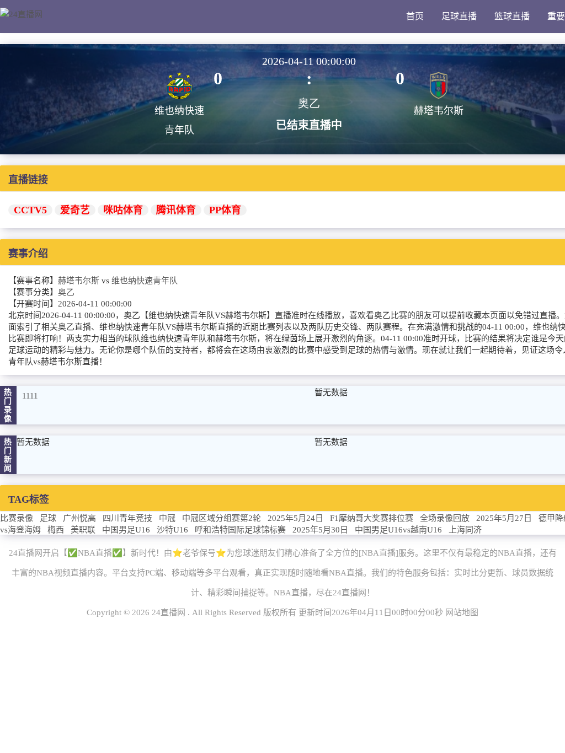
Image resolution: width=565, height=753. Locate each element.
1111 (30, 395)
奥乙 (66, 292)
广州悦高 (79, 518)
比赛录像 (16, 518)
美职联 (83, 529)
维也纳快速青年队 (144, 280)
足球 (48, 518)
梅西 (55, 529)
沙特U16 (172, 529)
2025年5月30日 (320, 529)
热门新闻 (8, 455)
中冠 (167, 518)
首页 (415, 16)
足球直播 (459, 16)
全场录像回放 (445, 518)
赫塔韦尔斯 (78, 280)
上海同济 (465, 529)
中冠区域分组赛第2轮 (221, 518)
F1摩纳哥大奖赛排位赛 (371, 518)
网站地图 (461, 612)
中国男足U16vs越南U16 (398, 529)
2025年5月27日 (504, 518)
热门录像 (8, 405)
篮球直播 (512, 16)
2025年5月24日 (295, 518)
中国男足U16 (126, 529)
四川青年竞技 (127, 518)
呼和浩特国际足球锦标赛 (240, 529)
